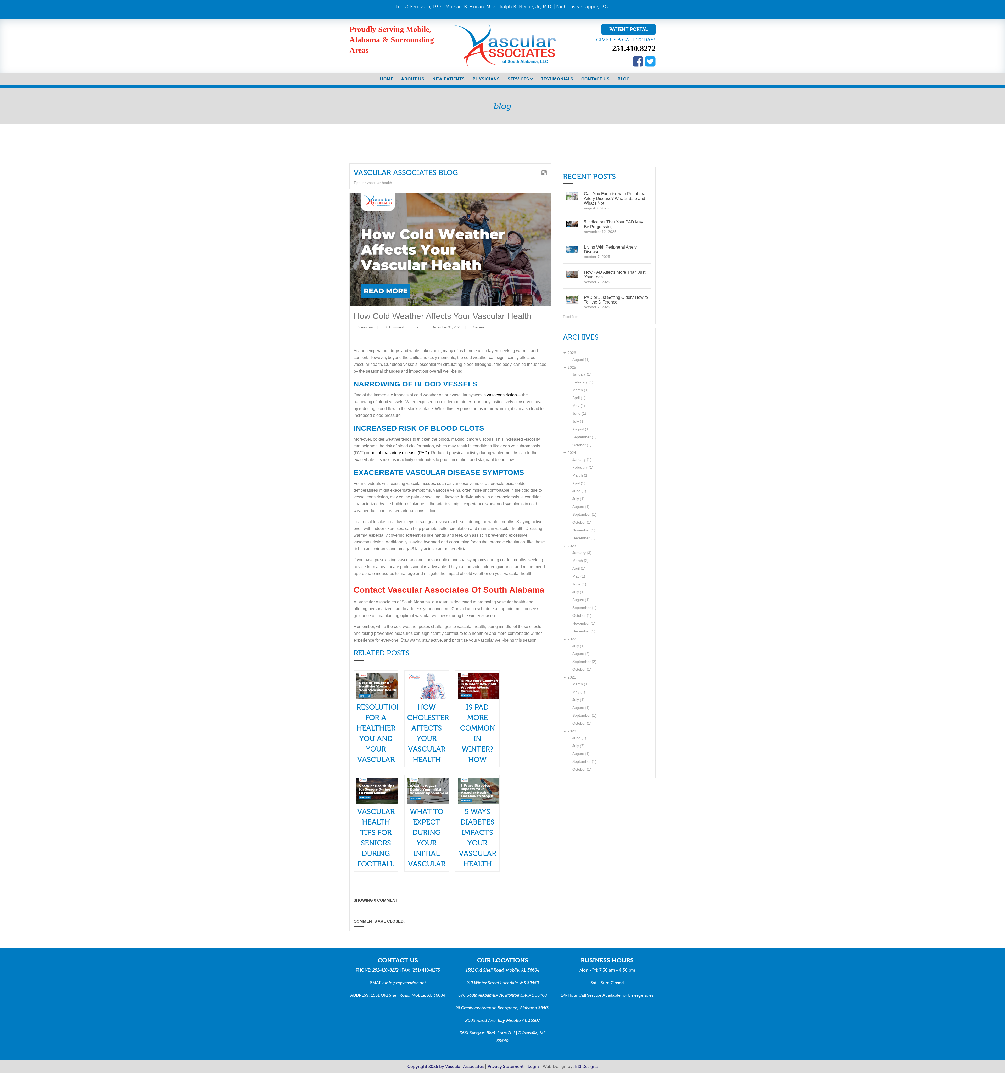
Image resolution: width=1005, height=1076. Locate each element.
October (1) (581, 445)
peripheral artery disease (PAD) (382, 454)
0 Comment (396, 328)
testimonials (557, 79)
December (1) (583, 538)
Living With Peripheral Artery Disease (610, 250)
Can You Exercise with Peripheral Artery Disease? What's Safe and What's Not (613, 198)
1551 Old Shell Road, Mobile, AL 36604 (502, 972)
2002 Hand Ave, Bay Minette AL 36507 (502, 1023)
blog (624, 79)
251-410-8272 (385, 972)
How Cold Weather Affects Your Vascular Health (442, 316)
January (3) (581, 553)
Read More (571, 317)
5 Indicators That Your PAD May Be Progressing (615, 224)
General (482, 328)
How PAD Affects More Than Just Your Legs (614, 275)
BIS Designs (586, 1069)
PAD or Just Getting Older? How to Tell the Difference (615, 300)
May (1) (578, 406)
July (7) (578, 746)
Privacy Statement (506, 1069)
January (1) (581, 374)
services (518, 79)
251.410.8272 (634, 48)
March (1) (580, 390)
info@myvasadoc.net (405, 985)
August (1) (580, 360)
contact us (595, 79)
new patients (448, 79)
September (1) (583, 437)
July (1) (578, 421)
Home (386, 79)
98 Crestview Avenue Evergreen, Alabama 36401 (502, 1010)
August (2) (580, 654)
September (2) (583, 662)
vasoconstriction (497, 396)
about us (413, 79)
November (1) (583, 530)
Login (533, 1069)
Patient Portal (628, 29)
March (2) (580, 561)
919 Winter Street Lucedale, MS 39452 (502, 985)
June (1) (578, 414)
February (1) (582, 382)
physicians (486, 79)
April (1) (579, 398)
